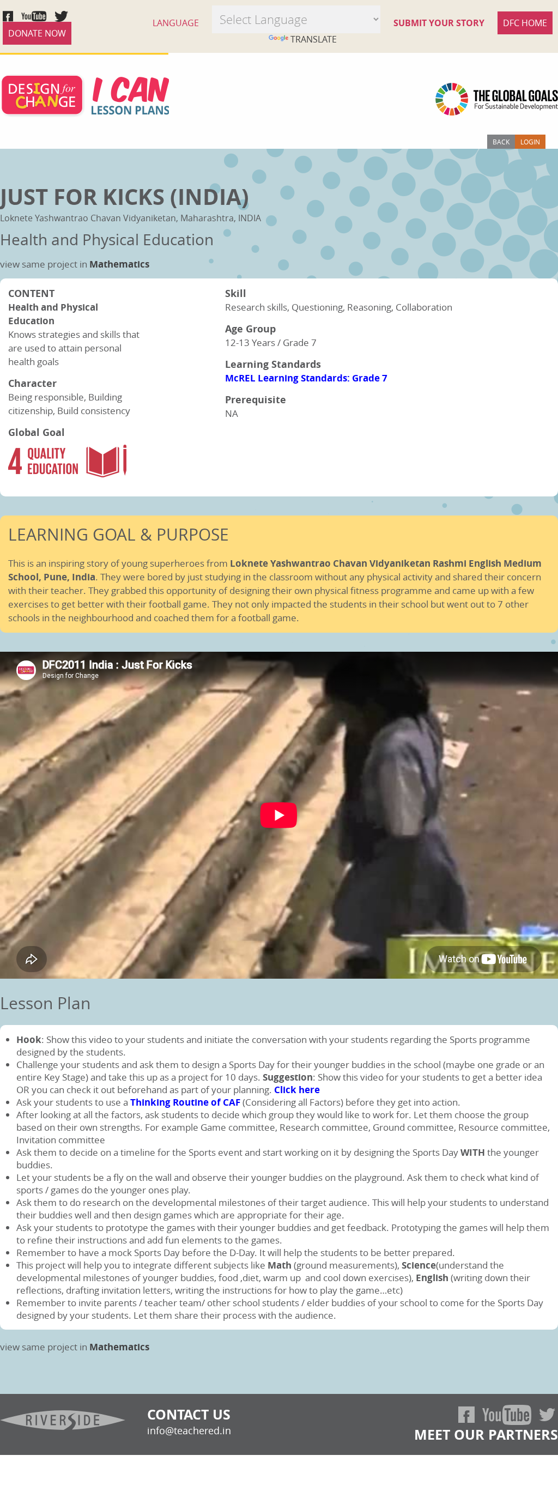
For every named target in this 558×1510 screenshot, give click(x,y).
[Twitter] (547, 1415)
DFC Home (525, 23)
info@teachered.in (189, 1430)
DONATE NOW (37, 33)
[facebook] (466, 1414)
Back (501, 141)
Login (530, 141)
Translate (313, 39)
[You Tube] (506, 1415)
